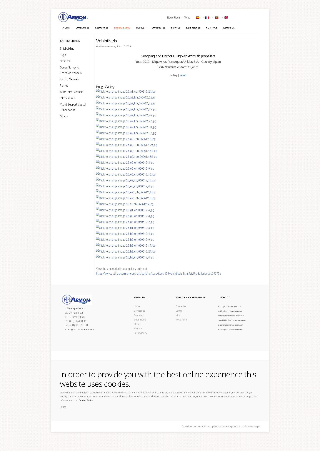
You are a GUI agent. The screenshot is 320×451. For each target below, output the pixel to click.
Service (175, 27)
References (193, 27)
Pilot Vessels (68, 98)
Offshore (65, 61)
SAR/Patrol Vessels (71, 92)
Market (141, 27)
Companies (82, 27)
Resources (101, 27)
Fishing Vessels (69, 79)
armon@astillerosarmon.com (79, 329)
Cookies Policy (85, 400)
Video (187, 17)
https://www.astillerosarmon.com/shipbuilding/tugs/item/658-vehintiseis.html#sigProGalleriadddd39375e (158, 273)
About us (229, 27)
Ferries (64, 85)
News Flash (173, 17)
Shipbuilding (122, 27)
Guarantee (158, 27)
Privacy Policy (140, 333)
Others (64, 116)
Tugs (63, 55)
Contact (211, 27)
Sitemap (138, 328)
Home (66, 27)
